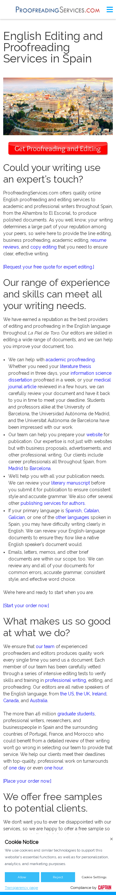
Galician (16, 517)
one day (17, 767)
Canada (11, 700)
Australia (38, 700)
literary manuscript (70, 482)
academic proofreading (70, 359)
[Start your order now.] (26, 605)
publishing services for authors (53, 503)
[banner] (58, 9)
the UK (83, 693)
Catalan (91, 510)
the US (67, 693)
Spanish (73, 510)
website (94, 434)
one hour (53, 767)
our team (45, 646)
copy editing (43, 247)
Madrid (15, 468)
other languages (72, 517)
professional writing (65, 680)
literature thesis (75, 366)
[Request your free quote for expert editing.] (48, 266)
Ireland (99, 693)
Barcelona (40, 468)
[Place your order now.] (27, 781)
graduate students (76, 713)
